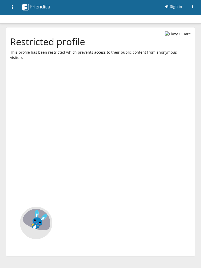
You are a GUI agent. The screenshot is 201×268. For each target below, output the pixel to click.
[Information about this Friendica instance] (192, 6)
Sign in (175, 6)
